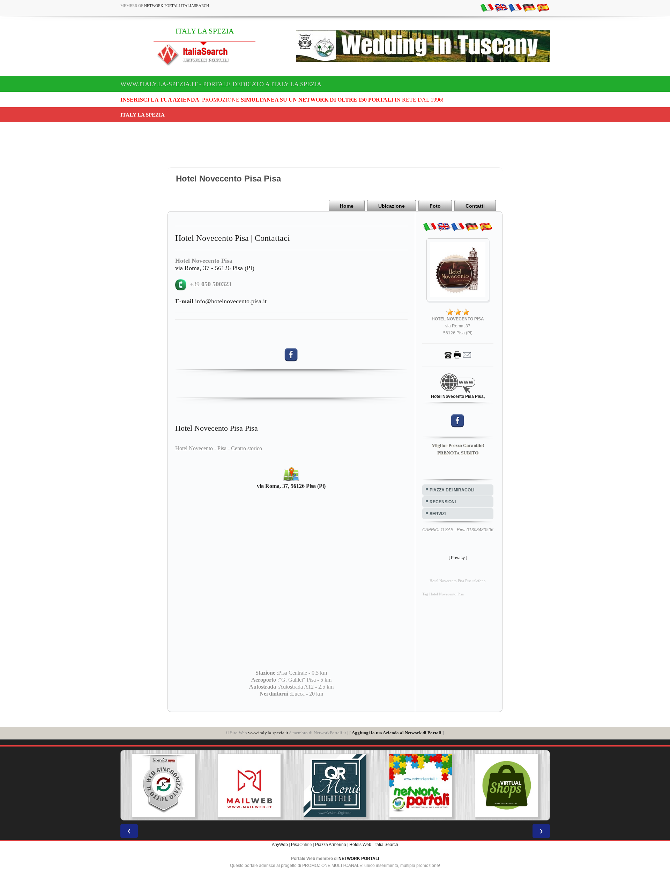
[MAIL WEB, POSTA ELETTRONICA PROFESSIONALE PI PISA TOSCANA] (249, 785)
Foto (435, 206)
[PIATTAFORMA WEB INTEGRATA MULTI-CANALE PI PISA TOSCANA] (163, 785)
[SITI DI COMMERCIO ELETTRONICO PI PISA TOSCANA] (506, 785)
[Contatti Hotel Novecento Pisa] (458, 354)
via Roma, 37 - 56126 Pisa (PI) (214, 268)
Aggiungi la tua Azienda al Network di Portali (396, 732)
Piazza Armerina (330, 844)
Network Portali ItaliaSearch (176, 5)
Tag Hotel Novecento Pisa (443, 594)
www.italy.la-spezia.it (268, 732)
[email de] (529, 7)
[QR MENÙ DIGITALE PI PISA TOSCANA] (335, 785)
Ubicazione (391, 206)
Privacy (458, 557)
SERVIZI (438, 513)
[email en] (501, 7)
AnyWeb (280, 844)
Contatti (475, 206)
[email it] (487, 7)
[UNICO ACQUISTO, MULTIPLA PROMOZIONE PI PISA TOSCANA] (420, 785)
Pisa (295, 844)
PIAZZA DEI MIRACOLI (452, 490)
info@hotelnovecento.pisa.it (221, 301)
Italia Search (386, 844)
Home (346, 206)
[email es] (543, 7)
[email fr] (515, 7)
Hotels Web (360, 844)
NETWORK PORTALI (358, 858)
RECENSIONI (443, 501)
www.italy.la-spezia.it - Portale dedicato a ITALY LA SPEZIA (220, 84)
